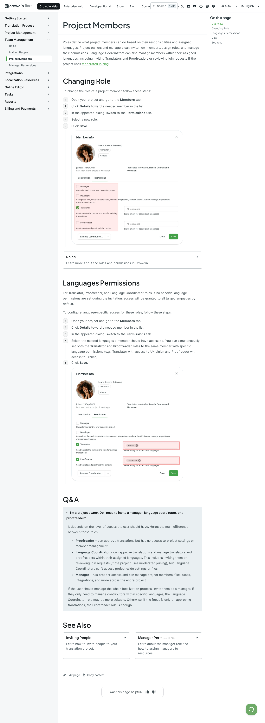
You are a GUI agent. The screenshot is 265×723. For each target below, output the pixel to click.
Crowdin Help (49, 6)
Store (120, 6)
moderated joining (95, 64)
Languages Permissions (101, 283)
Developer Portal (100, 6)
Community (149, 6)
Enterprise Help (73, 6)
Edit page (74, 675)
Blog (132, 6)
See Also (77, 625)
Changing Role (87, 81)
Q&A (71, 499)
